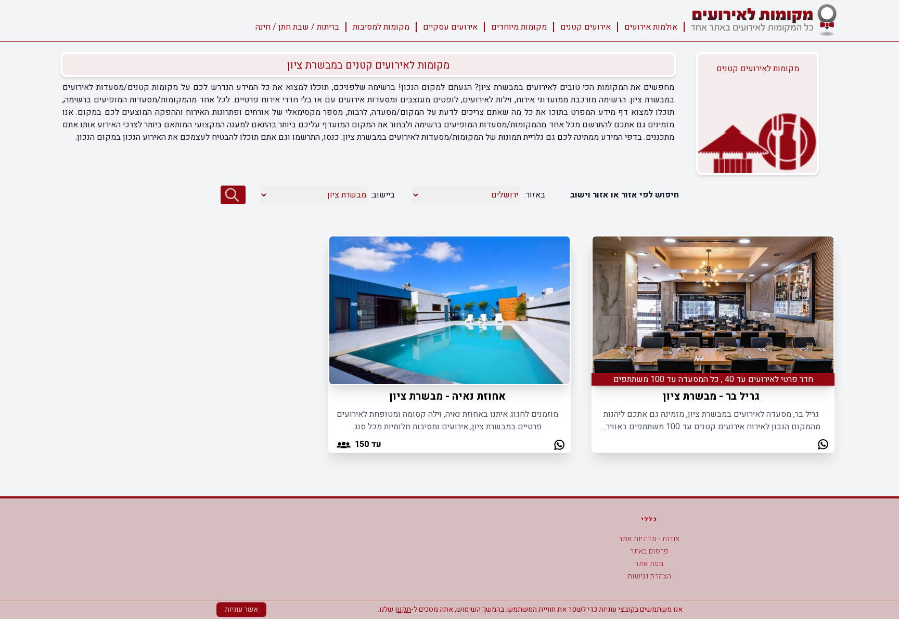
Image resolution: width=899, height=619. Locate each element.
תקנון (403, 609)
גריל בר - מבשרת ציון (711, 396)
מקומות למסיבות (381, 27)
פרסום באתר (649, 551)
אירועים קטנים (585, 27)
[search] (233, 195)
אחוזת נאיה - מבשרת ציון (447, 396)
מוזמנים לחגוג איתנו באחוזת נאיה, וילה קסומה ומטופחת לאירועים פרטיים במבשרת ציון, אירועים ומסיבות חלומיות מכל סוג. (447, 420)
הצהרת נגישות (649, 576)
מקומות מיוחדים (519, 27)
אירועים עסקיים (450, 27)
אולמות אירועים (650, 27)
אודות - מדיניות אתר (649, 538)
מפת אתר (649, 563)
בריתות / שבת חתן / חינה (297, 27)
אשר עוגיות (241, 609)
